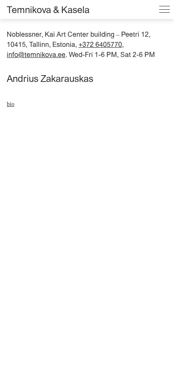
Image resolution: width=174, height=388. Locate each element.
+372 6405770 (100, 44)
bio (10, 104)
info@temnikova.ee (36, 54)
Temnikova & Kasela (48, 9)
